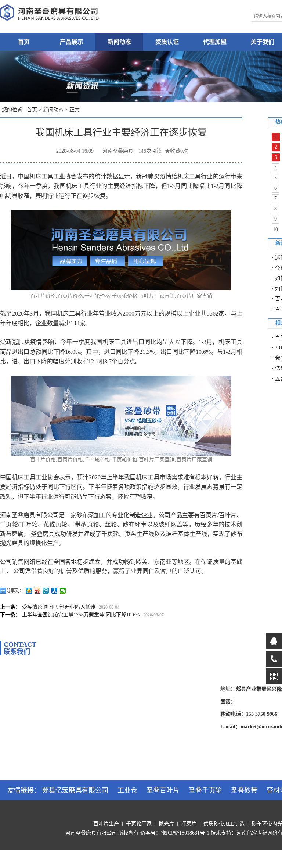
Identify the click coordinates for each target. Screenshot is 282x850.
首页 (24, 42)
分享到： (15, 590)
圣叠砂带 (244, 790)
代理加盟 (215, 42)
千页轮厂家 (139, 823)
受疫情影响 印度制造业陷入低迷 (58, 607)
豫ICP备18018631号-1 (185, 833)
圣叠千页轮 (205, 790)
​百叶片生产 (106, 823)
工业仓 (127, 790)
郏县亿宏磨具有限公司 (75, 790)
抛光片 (166, 823)
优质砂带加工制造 (224, 823)
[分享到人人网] (54, 591)
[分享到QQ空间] (29, 591)
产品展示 (71, 42)
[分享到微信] (63, 591)
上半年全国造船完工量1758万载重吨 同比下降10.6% (81, 615)
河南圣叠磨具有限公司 (91, 833)
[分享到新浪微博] (38, 591)
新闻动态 (119, 42)
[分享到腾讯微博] (46, 591)
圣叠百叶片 (163, 790)
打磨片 (188, 823)
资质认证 (167, 42)
